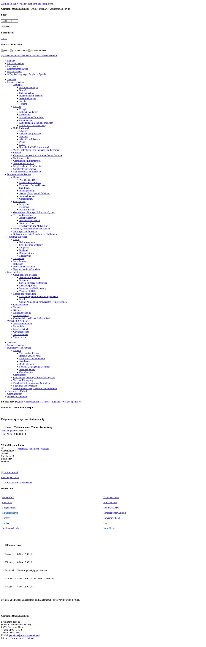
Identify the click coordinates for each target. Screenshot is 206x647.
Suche (4, 14)
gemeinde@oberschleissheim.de (24, 635)
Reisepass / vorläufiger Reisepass (33, 448)
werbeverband (113, 518)
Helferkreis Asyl (111, 507)
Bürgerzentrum (9, 507)
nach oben (14, 477)
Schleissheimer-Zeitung (114, 512)
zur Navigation (20, 3)
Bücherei (6, 518)
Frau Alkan (7, 434)
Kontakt (6, 523)
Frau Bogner (8, 430)
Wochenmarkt (110, 502)
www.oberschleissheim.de (22, 638)
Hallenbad (7, 502)
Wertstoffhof (8, 497)
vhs (105, 523)
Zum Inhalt (6, 3)
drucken (5, 477)
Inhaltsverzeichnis (10, 528)
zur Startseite (39, 3)
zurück (14, 472)
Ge (104, 518)
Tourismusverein (111, 497)
